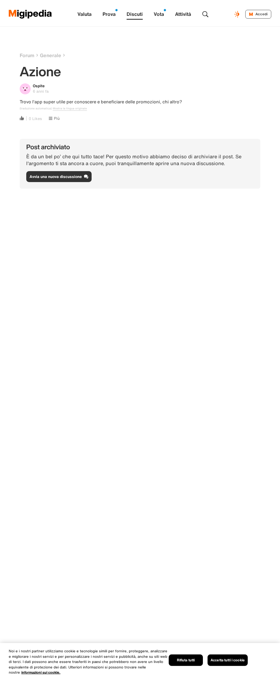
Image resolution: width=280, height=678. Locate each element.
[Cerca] (205, 14)
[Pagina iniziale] (30, 14)
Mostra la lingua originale (70, 108)
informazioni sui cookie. (40, 672)
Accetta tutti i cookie (228, 660)
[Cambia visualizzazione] (237, 14)
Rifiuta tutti (186, 660)
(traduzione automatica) (36, 108)
